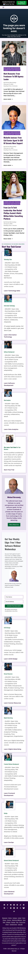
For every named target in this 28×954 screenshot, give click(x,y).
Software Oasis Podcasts (12, 68)
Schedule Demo (13, 924)
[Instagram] (14, 904)
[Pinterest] (17, 904)
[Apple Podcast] (14, 908)
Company (15, 918)
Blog (17, 922)
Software (8, 922)
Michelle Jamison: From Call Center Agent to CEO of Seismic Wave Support (13, 140)
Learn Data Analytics (11, 429)
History (10, 918)
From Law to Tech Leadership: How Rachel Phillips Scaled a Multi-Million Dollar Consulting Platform (13, 213)
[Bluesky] (23, 908)
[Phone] (7, 908)
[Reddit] (4, 908)
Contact (19, 918)
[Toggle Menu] (3, 7)
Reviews (13, 922)
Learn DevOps (9, 842)
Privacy (4, 920)
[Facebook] (4, 904)
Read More (8, 99)
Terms (23, 918)
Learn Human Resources (12, 703)
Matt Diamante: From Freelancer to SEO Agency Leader (13, 76)
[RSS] (17, 908)
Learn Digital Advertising (12, 749)
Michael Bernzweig (10, 82)
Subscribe (20, 924)
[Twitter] (7, 904)
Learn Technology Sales (12, 291)
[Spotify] (10, 908)
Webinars (20, 920)
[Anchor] (14, 911)
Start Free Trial (9, 470)
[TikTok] (20, 904)
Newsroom (4, 918)
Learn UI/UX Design (10, 659)
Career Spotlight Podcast (12, 70)
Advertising (14, 920)
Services (9, 920)
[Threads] (20, 908)
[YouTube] (10, 904)
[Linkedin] (23, 904)
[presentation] (14, 53)
